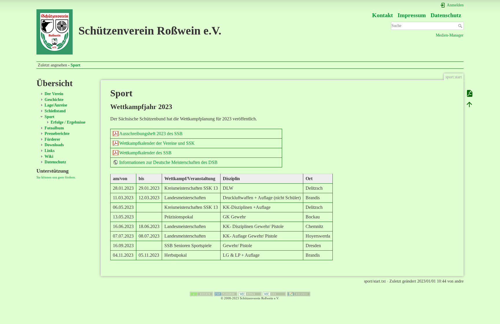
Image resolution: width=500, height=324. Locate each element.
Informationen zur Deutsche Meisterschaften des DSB (168, 162)
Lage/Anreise (56, 105)
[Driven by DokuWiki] (298, 293)
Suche (461, 26)
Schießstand (55, 111)
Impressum (412, 15)
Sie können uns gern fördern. (56, 177)
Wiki (49, 156)
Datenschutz (446, 15)
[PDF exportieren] (469, 93)
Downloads (54, 145)
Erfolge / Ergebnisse (68, 122)
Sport (75, 65)
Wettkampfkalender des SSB (145, 152)
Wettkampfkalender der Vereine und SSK (157, 143)
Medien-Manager (450, 35)
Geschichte (54, 99)
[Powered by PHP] (225, 293)
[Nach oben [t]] (469, 104)
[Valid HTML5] (250, 293)
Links (49, 151)
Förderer (52, 139)
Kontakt (382, 15)
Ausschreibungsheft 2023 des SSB (151, 133)
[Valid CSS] (274, 293)
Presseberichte (57, 133)
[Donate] (201, 293)
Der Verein (54, 94)
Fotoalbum (54, 128)
